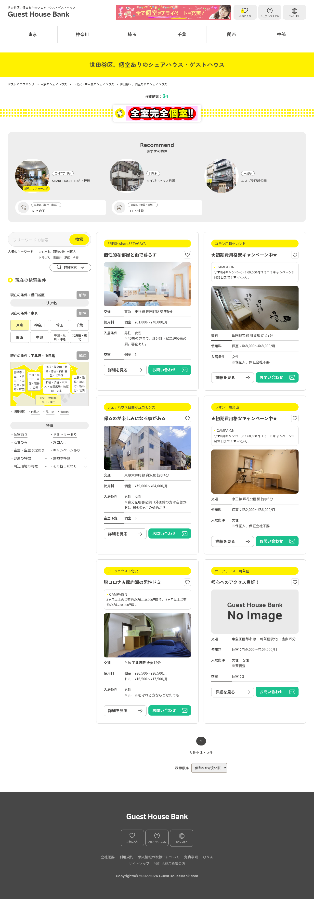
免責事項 (191, 856)
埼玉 (132, 34)
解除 (82, 313)
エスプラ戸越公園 (254, 180)
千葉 (181, 34)
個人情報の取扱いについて (158, 856)
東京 (32, 34)
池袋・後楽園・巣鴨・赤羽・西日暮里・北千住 (56, 371)
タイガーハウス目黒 (160, 180)
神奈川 (82, 34)
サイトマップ (139, 863)
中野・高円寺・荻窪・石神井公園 (34, 381)
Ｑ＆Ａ (208, 856)
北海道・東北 (79, 337)
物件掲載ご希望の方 (169, 863)
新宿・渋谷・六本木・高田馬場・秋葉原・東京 (56, 386)
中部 (281, 34)
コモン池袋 (136, 210)
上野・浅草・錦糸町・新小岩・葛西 (79, 383)
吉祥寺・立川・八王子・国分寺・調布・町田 (19, 380)
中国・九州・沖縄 (59, 337)
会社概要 (108, 856)
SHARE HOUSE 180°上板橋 (71, 180)
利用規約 (126, 856)
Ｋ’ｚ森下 (38, 210)
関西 (231, 34)
